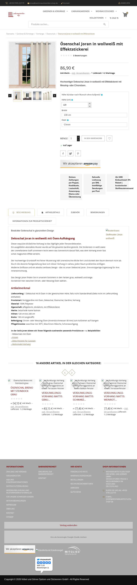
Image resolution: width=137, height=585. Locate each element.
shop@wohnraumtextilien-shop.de (42, 3)
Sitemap (9, 517)
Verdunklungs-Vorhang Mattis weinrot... (83, 396)
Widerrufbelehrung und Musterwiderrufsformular (19, 491)
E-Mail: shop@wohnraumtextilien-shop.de (119, 499)
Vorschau (44, 404)
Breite (64, 110)
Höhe (66, 99)
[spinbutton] (76, 105)
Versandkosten (13, 476)
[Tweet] (70, 153)
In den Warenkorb (93, 138)
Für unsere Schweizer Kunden (20, 497)
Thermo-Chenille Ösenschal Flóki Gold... (114, 394)
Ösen (64, 120)
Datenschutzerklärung (17, 486)
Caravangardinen (80, 11)
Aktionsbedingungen (16, 501)
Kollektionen (97, 17)
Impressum (11, 505)
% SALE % (114, 18)
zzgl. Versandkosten (81, 73)
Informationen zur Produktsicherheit (32, 221)
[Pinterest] (78, 153)
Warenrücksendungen (81, 476)
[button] (89, 103)
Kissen (15, 337)
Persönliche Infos (79, 471)
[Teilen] (63, 153)
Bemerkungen (98, 212)
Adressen (75, 488)
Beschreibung (23, 212)
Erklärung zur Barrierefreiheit (45, 472)
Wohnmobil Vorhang (21, 344)
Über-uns (10, 509)
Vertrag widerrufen (68, 525)
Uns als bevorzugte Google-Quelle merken (68, 537)
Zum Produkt (44, 410)
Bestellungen (77, 480)
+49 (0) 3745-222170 (16, 3)
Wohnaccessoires (105, 11)
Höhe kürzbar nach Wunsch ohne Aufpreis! (81, 94)
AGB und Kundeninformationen (17, 481)
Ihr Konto (76, 466)
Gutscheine (76, 492)
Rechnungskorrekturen (82, 484)
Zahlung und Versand (16, 471)
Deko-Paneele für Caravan (24, 341)
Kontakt (65, 3)
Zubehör (75, 212)
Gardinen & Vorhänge (54, 11)
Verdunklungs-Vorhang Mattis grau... (21, 396)
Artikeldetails (52, 212)
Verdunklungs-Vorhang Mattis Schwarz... (52, 396)
